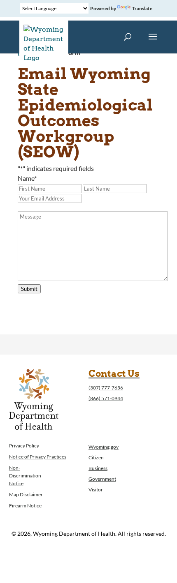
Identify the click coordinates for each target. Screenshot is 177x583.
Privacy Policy (24, 445)
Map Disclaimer (26, 494)
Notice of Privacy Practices (37, 457)
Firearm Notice (25, 505)
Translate (142, 8)
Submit (29, 289)
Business (97, 468)
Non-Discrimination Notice (25, 475)
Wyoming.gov (103, 447)
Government (102, 479)
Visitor (95, 489)
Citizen (96, 457)
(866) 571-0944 (105, 398)
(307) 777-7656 (105, 388)
